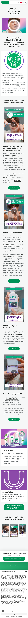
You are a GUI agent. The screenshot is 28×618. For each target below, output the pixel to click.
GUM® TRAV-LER (16, 494)
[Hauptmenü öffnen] (26, 2)
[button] (14, 124)
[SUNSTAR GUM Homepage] (5, 2)
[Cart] (18, 2)
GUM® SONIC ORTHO (8, 244)
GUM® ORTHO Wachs (12, 399)
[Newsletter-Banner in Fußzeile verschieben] (26, 552)
